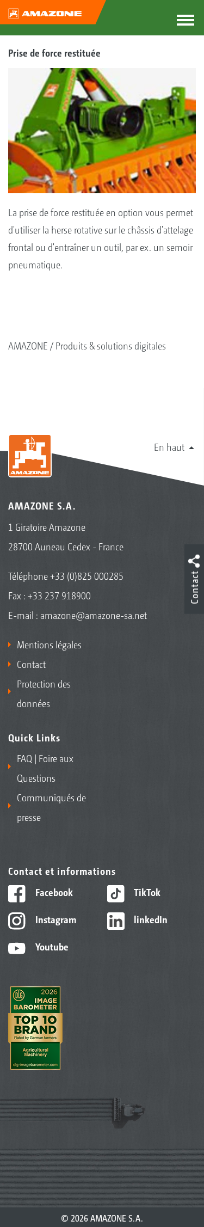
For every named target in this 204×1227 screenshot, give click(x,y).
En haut (169, 446)
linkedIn (150, 919)
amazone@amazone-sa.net (93, 614)
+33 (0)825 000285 (86, 575)
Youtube (51, 946)
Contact (31, 663)
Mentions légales (49, 644)
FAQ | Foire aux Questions (45, 767)
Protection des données (44, 693)
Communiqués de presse (51, 806)
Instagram (54, 919)
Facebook (53, 892)
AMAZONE (28, 345)
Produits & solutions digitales (110, 345)
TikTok (146, 892)
